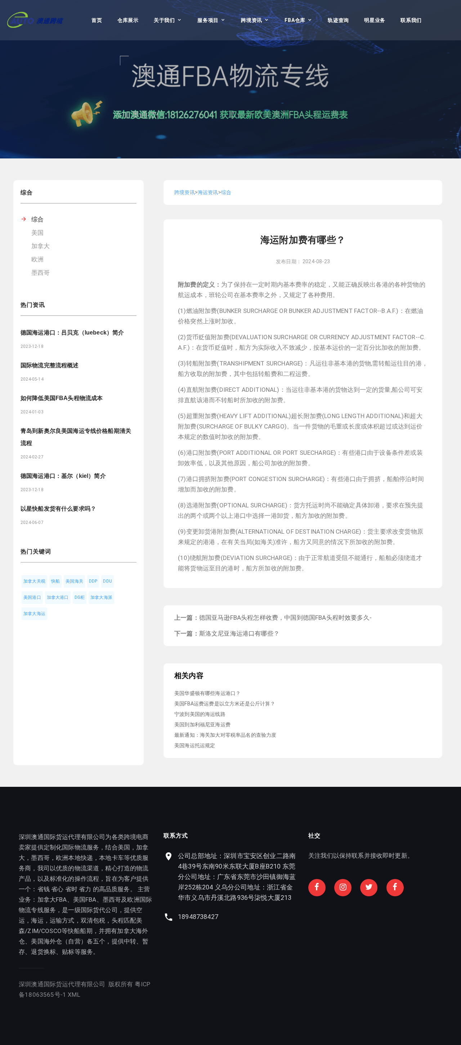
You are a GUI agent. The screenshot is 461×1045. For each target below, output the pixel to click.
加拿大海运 (34, 613)
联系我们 (411, 20)
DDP (93, 581)
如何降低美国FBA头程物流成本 (62, 398)
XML (74, 994)
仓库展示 (128, 20)
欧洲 (37, 259)
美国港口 (32, 597)
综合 (37, 219)
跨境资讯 (251, 20)
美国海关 (74, 581)
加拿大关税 (34, 581)
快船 (55, 581)
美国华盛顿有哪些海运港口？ (207, 693)
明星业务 (374, 20)
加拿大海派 (101, 597)
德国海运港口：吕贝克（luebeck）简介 (72, 332)
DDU (107, 581)
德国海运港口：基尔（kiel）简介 (63, 476)
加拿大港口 (58, 597)
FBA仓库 (295, 20)
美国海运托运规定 (194, 745)
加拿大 (40, 246)
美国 (37, 232)
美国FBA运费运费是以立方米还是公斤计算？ (225, 704)
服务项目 (208, 20)
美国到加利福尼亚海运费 (202, 724)
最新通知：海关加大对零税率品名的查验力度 (225, 735)
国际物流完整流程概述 (50, 365)
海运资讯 (208, 192)
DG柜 (80, 597)
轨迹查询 (338, 20)
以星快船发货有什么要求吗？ (58, 509)
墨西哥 (40, 272)
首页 (96, 20)
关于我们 (164, 20)
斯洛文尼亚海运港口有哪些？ (239, 633)
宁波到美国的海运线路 (199, 714)
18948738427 (198, 916)
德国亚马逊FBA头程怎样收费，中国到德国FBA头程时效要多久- (285, 617)
